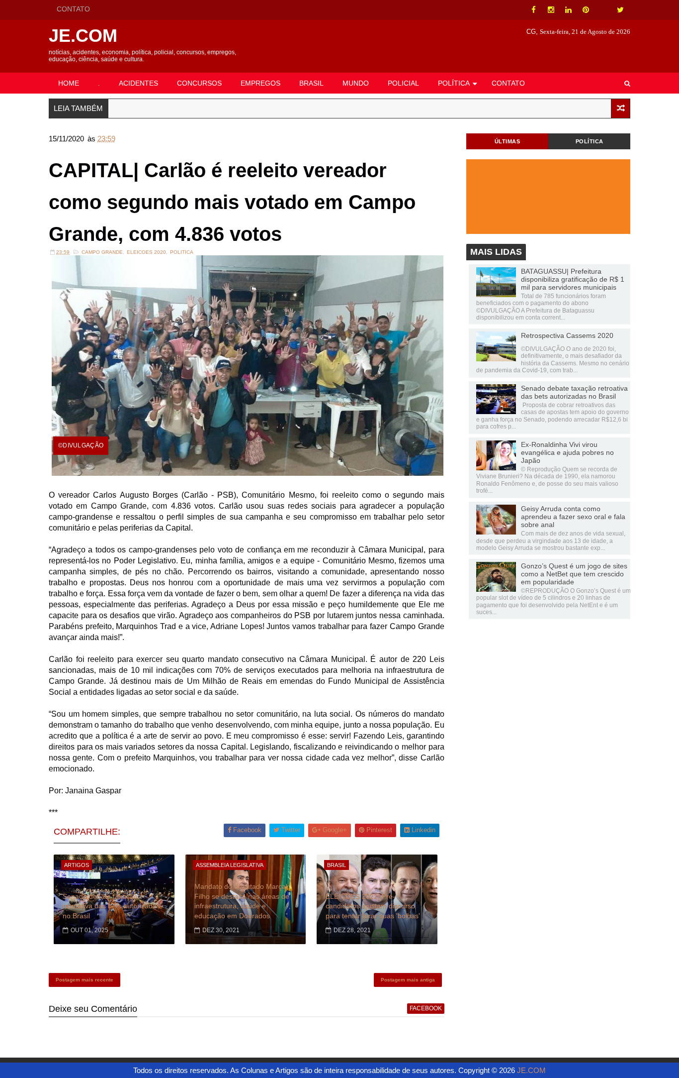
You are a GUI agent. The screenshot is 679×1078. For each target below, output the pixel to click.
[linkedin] (568, 9)
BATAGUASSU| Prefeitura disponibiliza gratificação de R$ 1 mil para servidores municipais (572, 279)
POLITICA (181, 252)
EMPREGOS (260, 83)
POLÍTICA (454, 83)
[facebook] (533, 9)
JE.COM (83, 35)
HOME (68, 83)
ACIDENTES (138, 83)
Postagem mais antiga (408, 979)
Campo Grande (102, 252)
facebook (426, 1008)
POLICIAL (403, 83)
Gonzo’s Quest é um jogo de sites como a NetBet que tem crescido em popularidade (574, 574)
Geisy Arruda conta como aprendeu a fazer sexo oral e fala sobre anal (573, 517)
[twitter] (620, 9)
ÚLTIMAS (507, 141)
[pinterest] (585, 9)
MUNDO (355, 83)
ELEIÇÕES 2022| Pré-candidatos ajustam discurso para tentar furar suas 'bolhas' (373, 906)
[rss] (602, 9)
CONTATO (73, 9)
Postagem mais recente (84, 979)
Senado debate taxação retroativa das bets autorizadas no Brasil (111, 906)
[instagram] (550, 9)
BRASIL (311, 83)
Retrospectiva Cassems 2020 (567, 335)
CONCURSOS (199, 83)
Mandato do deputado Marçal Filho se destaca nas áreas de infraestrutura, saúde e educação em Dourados (241, 901)
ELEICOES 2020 (146, 252)
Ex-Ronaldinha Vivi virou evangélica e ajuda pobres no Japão (567, 452)
